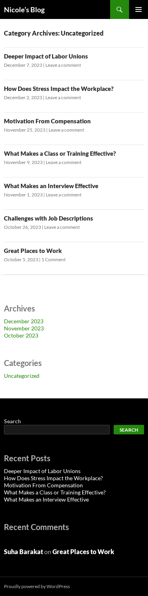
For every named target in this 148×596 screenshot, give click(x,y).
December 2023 (23, 321)
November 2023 (24, 328)
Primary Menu (138, 9)
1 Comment (53, 259)
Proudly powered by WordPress (37, 586)
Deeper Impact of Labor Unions (46, 56)
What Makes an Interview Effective (51, 185)
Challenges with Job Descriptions (48, 218)
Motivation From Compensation (47, 120)
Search (12, 421)
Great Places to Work (33, 250)
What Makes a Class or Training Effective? (60, 153)
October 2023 (21, 335)
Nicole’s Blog (24, 9)
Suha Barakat (23, 551)
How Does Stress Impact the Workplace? (59, 88)
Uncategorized (21, 375)
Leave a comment (63, 65)
